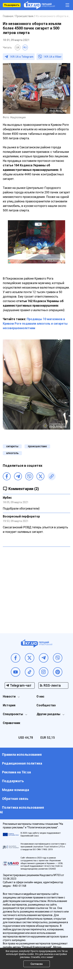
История (9, 705)
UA (17, 47)
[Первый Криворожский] (39, 5)
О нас (40, 696)
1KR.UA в (21, 56)
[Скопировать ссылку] (52, 476)
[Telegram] (18, 476)
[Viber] (29, 476)
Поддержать (11, 5)
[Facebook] (7, 476)
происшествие (37, 446)
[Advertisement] (36, 587)
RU (25, 47)
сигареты (12, 446)
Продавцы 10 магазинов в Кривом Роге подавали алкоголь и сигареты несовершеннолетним (35, 323)
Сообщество (46, 705)
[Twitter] (40, 476)
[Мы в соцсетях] (15, 658)
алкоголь (12, 453)
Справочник (11, 723)
